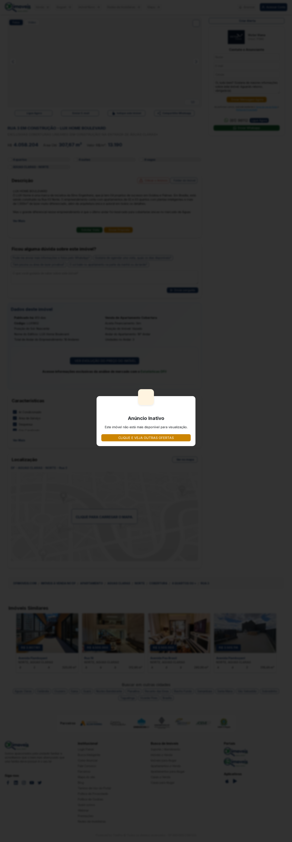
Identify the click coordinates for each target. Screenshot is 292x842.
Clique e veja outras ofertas (146, 438)
